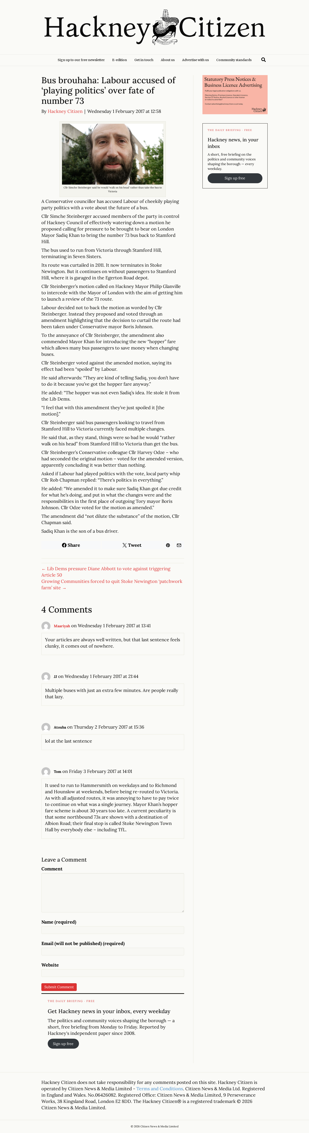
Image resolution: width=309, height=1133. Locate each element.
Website (50, 965)
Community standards (234, 60)
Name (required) (58, 922)
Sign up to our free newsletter (81, 60)
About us (168, 60)
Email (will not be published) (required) (83, 943)
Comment (51, 869)
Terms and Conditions (159, 1088)
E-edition (119, 60)
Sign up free (63, 1043)
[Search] (263, 60)
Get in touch (143, 60)
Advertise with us (195, 60)
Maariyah (62, 626)
